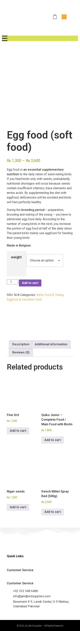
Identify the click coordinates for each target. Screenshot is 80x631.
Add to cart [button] (18, 430)
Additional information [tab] (51, 344)
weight (16, 257)
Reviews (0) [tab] (21, 352)
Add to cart (30, 283)
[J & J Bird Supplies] (20, 16)
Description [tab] (20, 344)
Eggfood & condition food (24, 299)
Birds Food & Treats (50, 295)
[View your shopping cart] (55, 16)
